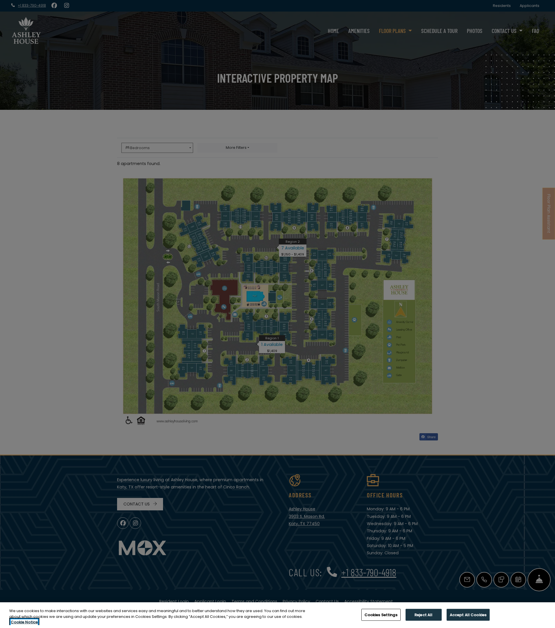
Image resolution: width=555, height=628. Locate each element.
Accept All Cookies (468, 614)
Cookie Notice (24, 622)
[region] (277, 615)
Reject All (423, 614)
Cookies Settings (381, 614)
